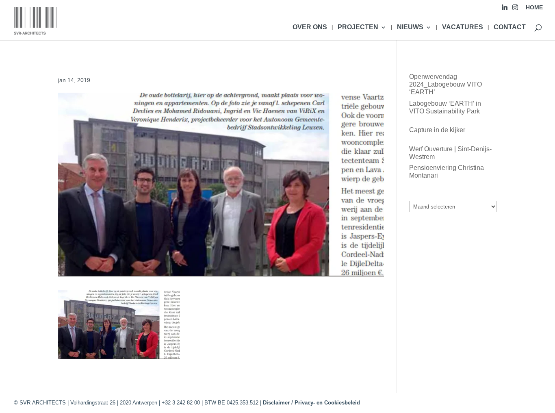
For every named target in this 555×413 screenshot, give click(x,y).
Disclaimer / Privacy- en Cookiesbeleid (311, 403)
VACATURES (462, 27)
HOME (534, 7)
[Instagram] (515, 9)
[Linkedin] (504, 9)
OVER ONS (310, 27)
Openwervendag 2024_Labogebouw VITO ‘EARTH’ (445, 84)
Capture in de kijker (437, 129)
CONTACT (510, 27)
